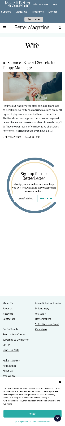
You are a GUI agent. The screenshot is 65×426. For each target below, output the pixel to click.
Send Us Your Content (15, 334)
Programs (38, 11)
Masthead (8, 313)
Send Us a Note (11, 350)
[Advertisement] (32, 263)
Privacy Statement (41, 421)
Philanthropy (42, 308)
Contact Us (9, 318)
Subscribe (46, 198)
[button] (60, 381)
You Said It (40, 313)
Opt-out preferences (22, 421)
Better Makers (43, 318)
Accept (32, 413)
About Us (8, 308)
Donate (53, 11)
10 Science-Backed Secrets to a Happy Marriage (30, 64)
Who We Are (9, 376)
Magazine (21, 11)
